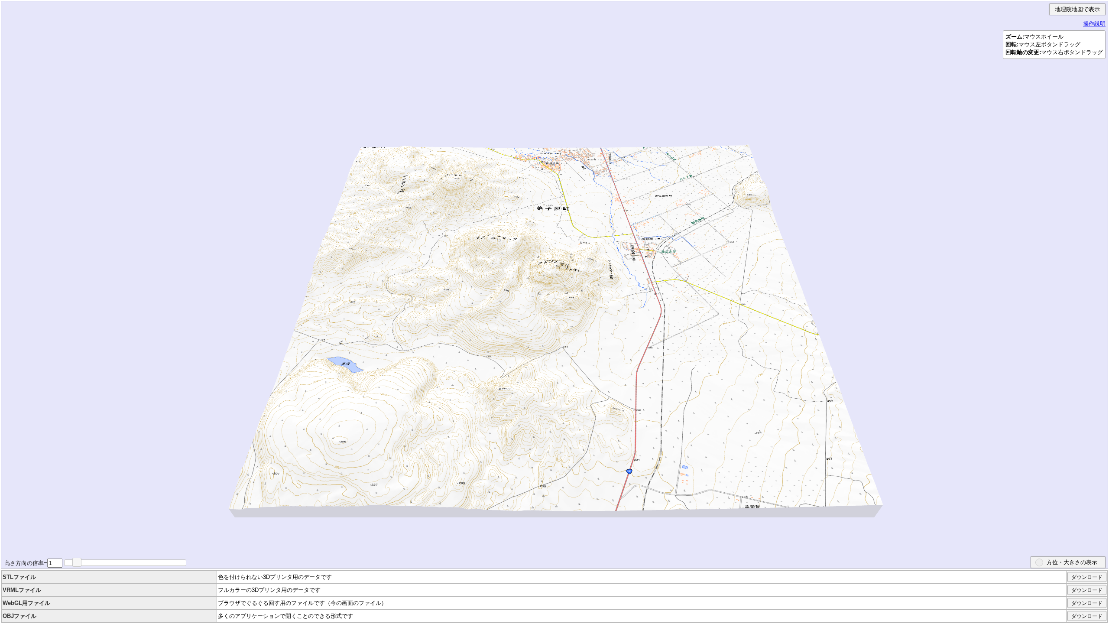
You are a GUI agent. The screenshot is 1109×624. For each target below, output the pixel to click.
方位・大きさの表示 (1072, 562)
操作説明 (1094, 23)
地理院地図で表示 (1077, 9)
